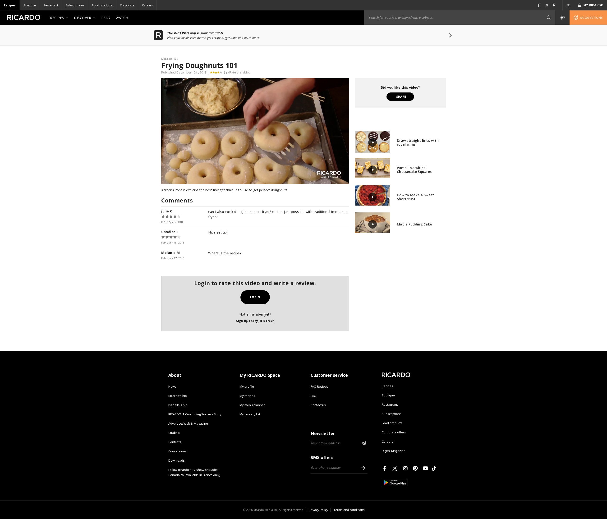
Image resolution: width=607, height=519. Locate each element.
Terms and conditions (349, 510)
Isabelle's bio (177, 405)
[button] (549, 17)
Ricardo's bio (177, 396)
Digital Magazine (393, 451)
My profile (246, 386)
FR (568, 5)
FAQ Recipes (319, 386)
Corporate (127, 5)
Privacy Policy (318, 510)
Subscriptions (75, 5)
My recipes (247, 396)
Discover (82, 17)
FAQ (313, 396)
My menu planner (252, 405)
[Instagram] (406, 468)
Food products (102, 5)
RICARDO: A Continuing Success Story (194, 414)
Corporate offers (394, 432)
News (172, 386)
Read (105, 17)
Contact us (318, 405)
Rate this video (240, 72)
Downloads (176, 460)
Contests (174, 442)
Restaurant (51, 5)
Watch (122, 17)
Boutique (29, 5)
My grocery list (249, 414)
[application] (255, 131)
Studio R (174, 433)
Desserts (168, 59)
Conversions (177, 451)
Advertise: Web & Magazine (188, 423)
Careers (147, 5)
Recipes (10, 5)
